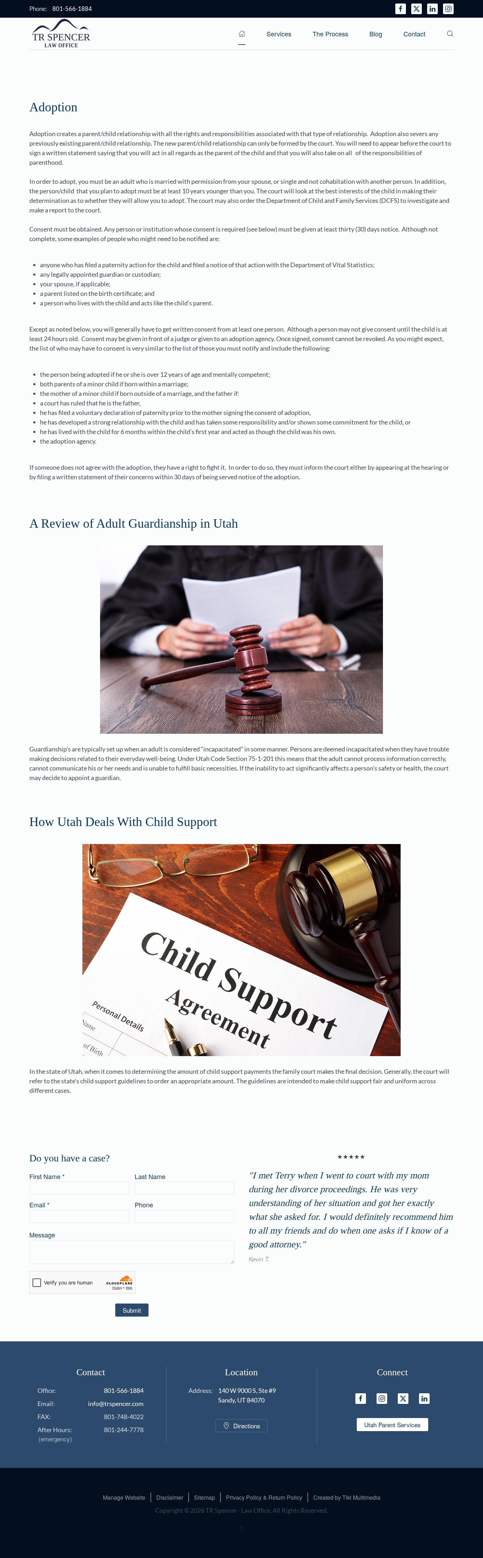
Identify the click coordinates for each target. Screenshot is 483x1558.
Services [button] (279, 33)
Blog (375, 33)
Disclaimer (169, 1497)
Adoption (53, 107)
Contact (414, 33)
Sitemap (204, 1497)
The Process (330, 33)
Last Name (150, 1176)
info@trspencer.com (116, 1403)
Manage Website (124, 1497)
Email (39, 1204)
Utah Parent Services (392, 1424)
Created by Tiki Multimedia (346, 1497)
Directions (246, 1425)
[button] (450, 33)
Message (42, 1234)
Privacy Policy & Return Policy (264, 1497)
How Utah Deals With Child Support (123, 822)
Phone (144, 1204)
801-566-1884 (124, 1390)
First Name (47, 1176)
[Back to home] (61, 33)
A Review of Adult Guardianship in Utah (133, 523)
